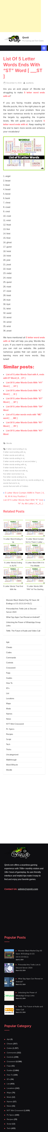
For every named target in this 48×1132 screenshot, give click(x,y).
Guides (9, 678)
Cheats (9, 647)
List (7, 693)
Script (8, 739)
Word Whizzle (12, 765)
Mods (8, 708)
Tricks (8, 749)
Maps (8, 703)
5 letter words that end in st (14, 468)
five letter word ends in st (13, 474)
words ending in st (35, 480)
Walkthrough (11, 760)
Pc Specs (10, 729)
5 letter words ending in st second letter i (19, 461)
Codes (9, 652)
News (8, 719)
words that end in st (11, 483)
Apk (7, 642)
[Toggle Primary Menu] (44, 48)
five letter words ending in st (14, 477)
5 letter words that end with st (15, 471)
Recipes (9, 734)
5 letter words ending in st (13, 458)
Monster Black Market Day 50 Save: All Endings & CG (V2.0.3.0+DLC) (29, 954)
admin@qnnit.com (28, 889)
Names (9, 714)
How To (9, 683)
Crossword (10, 668)
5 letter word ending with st (14, 452)
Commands (11, 657)
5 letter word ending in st (16, 449)
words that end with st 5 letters (15, 486)
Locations (10, 698)
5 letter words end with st (13, 455)
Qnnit (25, 37)
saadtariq (29, 83)
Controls (9, 663)
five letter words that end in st (15, 480)
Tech (8, 744)
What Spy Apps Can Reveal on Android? (23, 617)
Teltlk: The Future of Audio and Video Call (23, 631)
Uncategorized (12, 754)
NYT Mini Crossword (15, 724)
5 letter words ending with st (14, 464)
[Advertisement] (20, 16)
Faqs (8, 673)
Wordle (9, 443)
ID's (7, 688)
